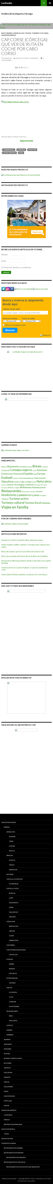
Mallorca (13, 1021)
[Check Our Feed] (40, 289)
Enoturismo (7, 33)
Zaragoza (13, 870)
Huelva (12, 846)
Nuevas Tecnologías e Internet (20, 484)
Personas (4, 487)
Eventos (15, 478)
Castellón (13, 954)
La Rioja (28, 482)
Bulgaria (7, 1063)
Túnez (6, 1134)
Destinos (42, 470)
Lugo (11, 997)
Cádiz (34, 470)
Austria (7, 1054)
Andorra (7, 1049)
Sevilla (12, 851)
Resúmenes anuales (28, 492)
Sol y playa (26, 33)
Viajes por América (8, 1110)
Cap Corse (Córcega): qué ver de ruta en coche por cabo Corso (24, 46)
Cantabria (45, 467)
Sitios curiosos (9, 153)
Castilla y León (12, 888)
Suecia (6, 1105)
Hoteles (16, 482)
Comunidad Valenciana (16, 950)
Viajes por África (8, 1129)
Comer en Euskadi (8, 1143)
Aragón (9, 855)
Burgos (12, 893)
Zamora (12, 917)
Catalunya (5, 470)
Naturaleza (44, 481)
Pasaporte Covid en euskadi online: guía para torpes (22, 540)
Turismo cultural (40, 33)
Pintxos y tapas (14, 488)
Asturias (9, 874)
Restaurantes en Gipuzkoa (14, 1162)
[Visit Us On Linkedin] (23, 289)
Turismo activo (19, 498)
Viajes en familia (8, 35)
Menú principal (50, 3)
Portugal (8, 1101)
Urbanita (45, 502)
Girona (12, 931)
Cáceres (12, 983)
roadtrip (32, 149)
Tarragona (42, 495)
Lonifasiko (6, 3)
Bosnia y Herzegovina (13, 1058)
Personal (44, 485)
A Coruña (13, 992)
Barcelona (13, 926)
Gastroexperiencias (26, 478)
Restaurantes (11, 491)
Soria (11, 907)
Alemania (8, 1044)
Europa (41, 473)
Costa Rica (8, 1115)
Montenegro (9, 1096)
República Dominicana (13, 1124)
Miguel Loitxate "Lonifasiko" (27, 58)
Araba (30, 467)
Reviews (39, 491)
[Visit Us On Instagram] (8, 289)
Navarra (4, 485)
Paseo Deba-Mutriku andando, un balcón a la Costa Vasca (24, 574)
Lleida (11, 936)
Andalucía (23, 467)
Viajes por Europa (8, 822)
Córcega (21, 149)
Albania (4, 467)
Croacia (7, 1068)
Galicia (9, 987)
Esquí (35, 474)
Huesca (12, 860)
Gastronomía (40, 478)
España (27, 473)
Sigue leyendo (26, 140)
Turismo (5, 499)
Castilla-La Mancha (14, 879)
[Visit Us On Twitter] (3, 289)
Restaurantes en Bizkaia (13, 1153)
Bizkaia (36, 466)
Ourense (12, 1002)
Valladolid (13, 912)
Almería (12, 836)
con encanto (8, 149)
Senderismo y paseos (14, 495)
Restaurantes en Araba (13, 1148)
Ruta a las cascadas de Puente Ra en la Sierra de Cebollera (24, 556)
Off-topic (37, 485)
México (7, 1120)
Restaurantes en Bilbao (16, 1157)
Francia (17, 33)
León (11, 898)
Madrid (34, 482)
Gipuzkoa (7, 481)
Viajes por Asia (7, 1138)
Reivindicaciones (39, 487)
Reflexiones (26, 487)
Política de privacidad (9, 1179)
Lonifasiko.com (40, 1179)
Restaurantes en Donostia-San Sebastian (23, 1167)
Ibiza (11, 1016)
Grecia (6, 1082)
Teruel (12, 865)
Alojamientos (13, 466)
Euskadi (6, 477)
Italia (22, 482)
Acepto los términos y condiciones (17, 267)
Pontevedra (14, 1006)
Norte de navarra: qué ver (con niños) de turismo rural (22, 551)
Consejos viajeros (21, 470)
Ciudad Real (14, 884)
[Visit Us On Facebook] (12, 289)
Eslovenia (18, 473)
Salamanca (13, 903)
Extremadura (12, 978)
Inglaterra (8, 1087)
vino (21, 153)
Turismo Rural (33, 502)
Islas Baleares (12, 1011)
